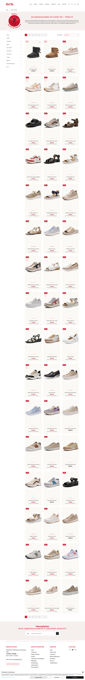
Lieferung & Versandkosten (37, 658)
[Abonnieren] (57, 633)
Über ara (52, 661)
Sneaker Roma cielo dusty (33, 428)
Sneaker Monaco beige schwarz (70, 392)
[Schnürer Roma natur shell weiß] (33, 590)
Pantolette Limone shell (70, 248)
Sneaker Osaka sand (70, 69)
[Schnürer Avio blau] (51, 231)
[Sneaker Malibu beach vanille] (70, 446)
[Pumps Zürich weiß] (70, 338)
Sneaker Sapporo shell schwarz (33, 284)
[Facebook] (70, 650)
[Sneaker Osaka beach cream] (70, 87)
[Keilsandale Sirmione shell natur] (33, 231)
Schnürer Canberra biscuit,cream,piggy (52, 608)
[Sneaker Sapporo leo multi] (51, 410)
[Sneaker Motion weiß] (51, 518)
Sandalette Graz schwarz (51, 176)
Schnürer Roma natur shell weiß (33, 608)
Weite (8, 44)
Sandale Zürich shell (33, 536)
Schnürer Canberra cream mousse (33, 464)
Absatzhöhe (9, 47)
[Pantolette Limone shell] (70, 231)
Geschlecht (9, 50)
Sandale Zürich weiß (70, 320)
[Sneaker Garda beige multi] (51, 554)
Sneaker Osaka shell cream (70, 536)
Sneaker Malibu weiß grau (52, 500)
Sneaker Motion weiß (52, 536)
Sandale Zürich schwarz (70, 500)
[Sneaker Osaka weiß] (33, 554)
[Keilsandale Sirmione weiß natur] (51, 267)
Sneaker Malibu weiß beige (52, 356)
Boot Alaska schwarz (33, 69)
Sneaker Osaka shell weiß (52, 105)
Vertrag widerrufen (13, 664)
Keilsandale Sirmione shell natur (33, 248)
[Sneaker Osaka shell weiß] (51, 87)
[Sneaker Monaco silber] (33, 302)
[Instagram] (75, 650)
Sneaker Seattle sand (33, 212)
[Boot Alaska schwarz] (33, 51)
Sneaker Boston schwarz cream (33, 392)
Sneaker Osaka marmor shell (70, 212)
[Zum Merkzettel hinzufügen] (39, 42)
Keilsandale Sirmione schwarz (33, 356)
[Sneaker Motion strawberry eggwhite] (33, 159)
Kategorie (9, 41)
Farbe (8, 34)
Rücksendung (34, 663)
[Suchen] (69, 4)
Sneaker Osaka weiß (33, 572)
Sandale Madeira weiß (70, 176)
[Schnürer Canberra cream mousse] (33, 446)
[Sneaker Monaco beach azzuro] (70, 410)
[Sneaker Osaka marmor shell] (70, 195)
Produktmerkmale (11, 63)
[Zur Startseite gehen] (10, 4)
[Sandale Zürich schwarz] (70, 482)
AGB (51, 650)
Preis (8, 66)
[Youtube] (72, 650)
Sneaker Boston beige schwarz (51, 140)
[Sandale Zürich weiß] (70, 302)
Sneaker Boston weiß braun (33, 500)
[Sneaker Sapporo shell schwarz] (33, 267)
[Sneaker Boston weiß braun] (33, 482)
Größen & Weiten (35, 654)
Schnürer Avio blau (52, 248)
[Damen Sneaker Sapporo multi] (33, 87)
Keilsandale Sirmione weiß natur (52, 284)
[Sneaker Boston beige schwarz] (51, 123)
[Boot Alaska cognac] (51, 51)
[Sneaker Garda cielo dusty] (70, 554)
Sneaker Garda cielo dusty (70, 572)
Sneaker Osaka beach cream (70, 105)
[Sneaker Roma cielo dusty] (33, 410)
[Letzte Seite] (46, 35)
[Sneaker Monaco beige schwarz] (70, 374)
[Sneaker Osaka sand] (70, 51)
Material (8, 60)
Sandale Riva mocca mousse (70, 140)
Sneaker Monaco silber (33, 320)
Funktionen (33, 652)
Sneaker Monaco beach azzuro (70, 428)
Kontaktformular (18, 659)
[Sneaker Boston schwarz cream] (33, 374)
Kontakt (33, 656)
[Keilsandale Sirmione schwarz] (33, 338)
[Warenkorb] (78, 4)
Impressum (52, 654)
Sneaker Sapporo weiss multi (52, 320)
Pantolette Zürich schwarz (33, 140)
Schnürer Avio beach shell (51, 464)
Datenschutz (53, 652)
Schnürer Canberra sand (70, 608)
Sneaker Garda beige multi (52, 572)
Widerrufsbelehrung (54, 656)
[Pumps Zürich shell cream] (70, 267)
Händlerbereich (53, 663)
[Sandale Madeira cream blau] (51, 195)
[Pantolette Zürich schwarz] (33, 123)
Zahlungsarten (34, 665)
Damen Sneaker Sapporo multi (33, 105)
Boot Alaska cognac (52, 69)
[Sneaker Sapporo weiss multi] (51, 302)
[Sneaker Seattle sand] (33, 195)
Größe (8, 38)
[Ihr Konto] (75, 4)
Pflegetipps (33, 661)
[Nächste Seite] (42, 35)
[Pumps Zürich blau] (51, 374)
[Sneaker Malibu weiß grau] (51, 482)
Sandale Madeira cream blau (52, 212)
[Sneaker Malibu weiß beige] (51, 338)
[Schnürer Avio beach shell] (51, 446)
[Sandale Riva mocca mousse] (70, 123)
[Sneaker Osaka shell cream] (70, 518)
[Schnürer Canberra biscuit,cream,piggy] (51, 590)
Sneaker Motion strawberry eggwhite (33, 176)
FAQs (32, 650)
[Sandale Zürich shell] (33, 518)
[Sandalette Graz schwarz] (51, 159)
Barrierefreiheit (34, 667)
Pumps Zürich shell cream (70, 284)
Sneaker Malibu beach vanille (70, 464)
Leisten (8, 57)
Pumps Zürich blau (52, 392)
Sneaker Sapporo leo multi (52, 428)
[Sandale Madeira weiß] (70, 159)
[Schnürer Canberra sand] (70, 590)
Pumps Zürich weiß (70, 356)
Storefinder (52, 658)
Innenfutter (9, 54)
